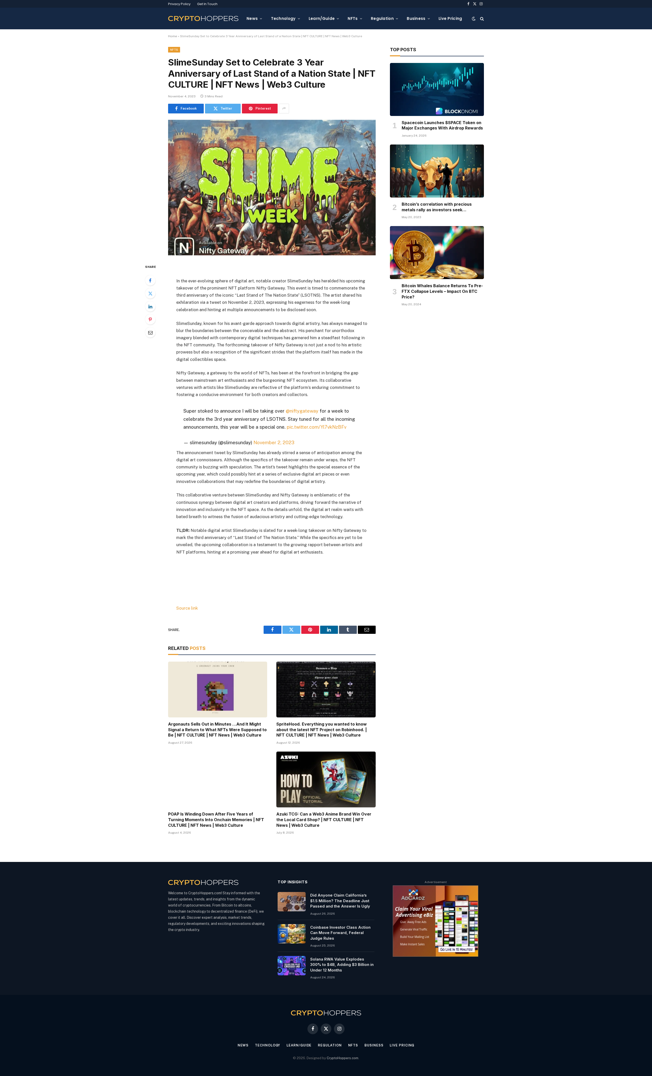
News (252, 18)
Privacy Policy (179, 4)
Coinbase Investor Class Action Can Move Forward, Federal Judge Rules (340, 933)
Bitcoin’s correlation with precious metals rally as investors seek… (437, 207)
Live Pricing (450, 18)
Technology (283, 18)
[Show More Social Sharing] (284, 108)
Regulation (382, 18)
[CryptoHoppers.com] (203, 18)
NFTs (353, 18)
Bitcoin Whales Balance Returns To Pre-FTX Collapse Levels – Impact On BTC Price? (442, 291)
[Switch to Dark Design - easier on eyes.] (474, 19)
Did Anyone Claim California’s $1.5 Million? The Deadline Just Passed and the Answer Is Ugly (340, 901)
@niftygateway (302, 411)
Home (172, 36)
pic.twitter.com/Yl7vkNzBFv (316, 427)
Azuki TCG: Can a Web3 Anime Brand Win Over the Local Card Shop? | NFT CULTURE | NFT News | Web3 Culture (323, 819)
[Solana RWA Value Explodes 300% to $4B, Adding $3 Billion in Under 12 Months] (292, 965)
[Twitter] (150, 293)
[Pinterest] (150, 319)
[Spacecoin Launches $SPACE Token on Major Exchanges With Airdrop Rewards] (437, 89)
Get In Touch (207, 4)
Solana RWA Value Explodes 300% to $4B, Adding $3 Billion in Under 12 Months (342, 965)
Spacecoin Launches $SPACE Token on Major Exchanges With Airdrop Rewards (442, 125)
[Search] (481, 18)
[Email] (150, 332)
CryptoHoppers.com (342, 1058)
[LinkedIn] (150, 306)
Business (416, 18)
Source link (187, 608)
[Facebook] (150, 280)
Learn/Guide (322, 18)
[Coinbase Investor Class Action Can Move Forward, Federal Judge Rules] (292, 933)
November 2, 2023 (273, 442)
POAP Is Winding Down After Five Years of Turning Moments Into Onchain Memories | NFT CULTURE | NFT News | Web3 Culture (216, 819)
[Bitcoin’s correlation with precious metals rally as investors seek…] (437, 171)
